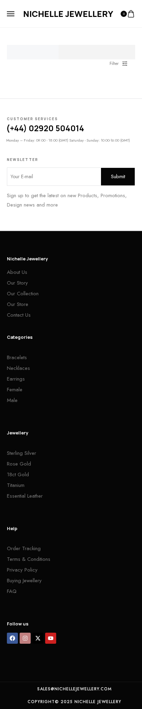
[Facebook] (12, 638)
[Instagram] (25, 638)
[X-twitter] (37, 638)
